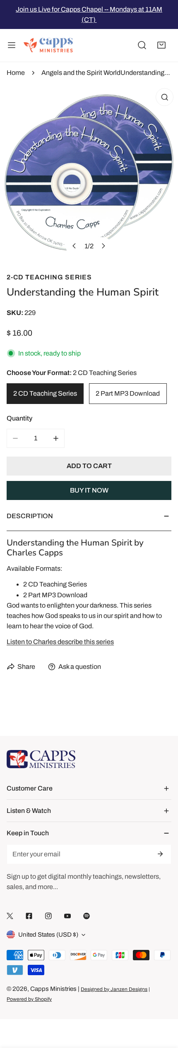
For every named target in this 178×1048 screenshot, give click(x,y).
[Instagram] (48, 916)
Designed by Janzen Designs (114, 989)
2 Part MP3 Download (128, 393)
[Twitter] (9, 916)
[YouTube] (67, 916)
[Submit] (159, 853)
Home (16, 72)
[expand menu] (12, 45)
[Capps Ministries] (48, 45)
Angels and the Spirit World (80, 72)
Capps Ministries (53, 989)
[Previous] (74, 246)
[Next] (103, 246)
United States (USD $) (48, 934)
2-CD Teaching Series (49, 277)
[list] (89, 173)
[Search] (142, 45)
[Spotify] (86, 916)
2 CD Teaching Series (45, 393)
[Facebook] (28, 916)
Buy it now (89, 490)
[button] (161, 45)
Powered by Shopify (29, 999)
